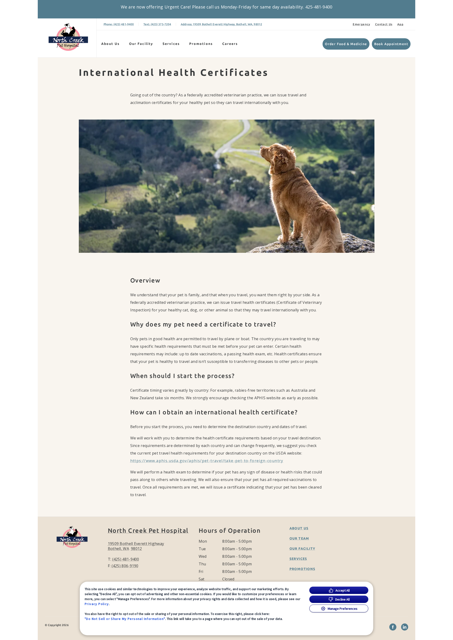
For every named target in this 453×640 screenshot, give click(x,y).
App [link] (400, 24)
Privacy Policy (97, 604)
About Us (110, 44)
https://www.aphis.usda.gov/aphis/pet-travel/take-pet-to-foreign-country (206, 461)
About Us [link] (299, 528)
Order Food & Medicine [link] (346, 44)
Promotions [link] (201, 44)
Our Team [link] (299, 538)
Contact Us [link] (384, 24)
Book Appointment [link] (391, 44)
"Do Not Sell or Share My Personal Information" (125, 619)
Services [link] (171, 44)
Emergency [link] (361, 24)
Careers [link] (230, 44)
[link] (68, 37)
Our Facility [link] (141, 44)
